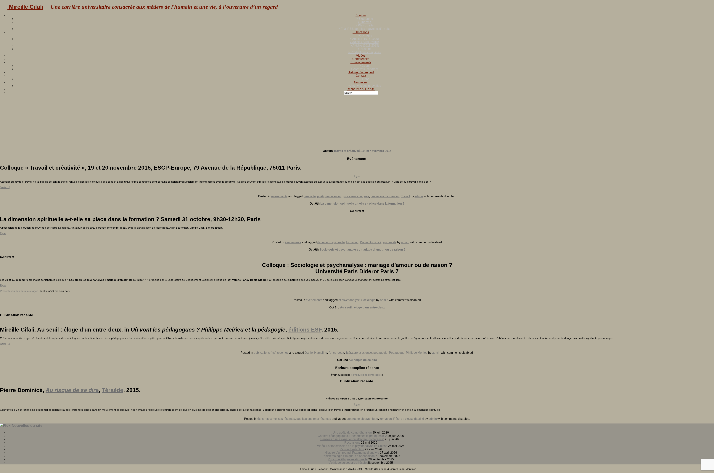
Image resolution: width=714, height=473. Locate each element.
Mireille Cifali (25, 7)
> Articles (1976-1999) (364, 38)
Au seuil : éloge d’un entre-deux (362, 307)
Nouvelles (360, 82)
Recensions (352, 442)
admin (419, 196)
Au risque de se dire (363, 359)
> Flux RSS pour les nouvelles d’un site (364, 28)
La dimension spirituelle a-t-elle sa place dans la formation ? (362, 203)
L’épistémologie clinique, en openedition (348, 456)
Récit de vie (401, 418)
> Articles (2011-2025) (364, 45)
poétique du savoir (329, 196)
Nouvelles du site (27, 425)
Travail (405, 196)
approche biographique (362, 418)
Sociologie (368, 300)
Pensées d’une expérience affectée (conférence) (352, 439)
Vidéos (360, 55)
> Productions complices (364, 52)
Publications (361, 32)
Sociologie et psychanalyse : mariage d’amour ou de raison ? (362, 249)
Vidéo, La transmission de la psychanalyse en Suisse (352, 445)
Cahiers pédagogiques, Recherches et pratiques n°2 (352, 435)
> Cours (364, 65)
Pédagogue (396, 352)
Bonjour (361, 15)
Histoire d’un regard (361, 72)
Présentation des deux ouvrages (19, 290)
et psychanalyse (349, 300)
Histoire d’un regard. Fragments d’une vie (352, 452)
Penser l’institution (352, 449)
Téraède (112, 390)
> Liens (364, 79)
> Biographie (364, 18)
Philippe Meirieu (416, 352)
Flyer (357, 176)
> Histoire (364, 48)
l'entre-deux (336, 352)
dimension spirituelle (331, 242)
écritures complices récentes (276, 418)
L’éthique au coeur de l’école (348, 462)
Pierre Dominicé (370, 242)
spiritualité (389, 242)
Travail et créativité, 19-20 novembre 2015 (362, 150)
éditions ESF (304, 330)
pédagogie (380, 352)
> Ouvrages (364, 35)
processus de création (385, 196)
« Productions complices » (366, 374)
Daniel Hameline (316, 352)
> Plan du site (365, 25)
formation (352, 242)
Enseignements (360, 62)
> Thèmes (364, 22)
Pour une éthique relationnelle (348, 459)
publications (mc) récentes (271, 352)
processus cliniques (356, 196)
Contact (361, 75)
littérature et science (358, 352)
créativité (310, 196)
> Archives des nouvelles (364, 85)
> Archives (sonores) (364, 69)
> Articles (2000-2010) (364, 42)
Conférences (360, 58)
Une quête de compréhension (352, 432)
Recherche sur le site (361, 89)
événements (279, 196)
